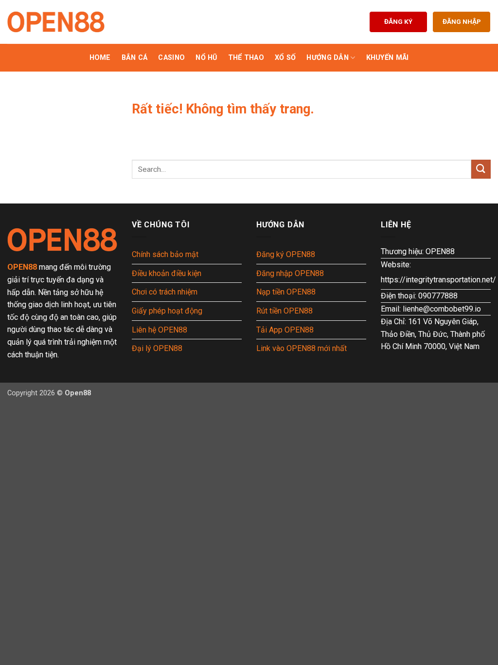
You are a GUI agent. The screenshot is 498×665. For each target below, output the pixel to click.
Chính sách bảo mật (165, 254)
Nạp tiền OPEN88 (286, 291)
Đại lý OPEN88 (157, 348)
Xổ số (285, 58)
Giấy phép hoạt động (167, 310)
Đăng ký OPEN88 (285, 254)
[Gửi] (481, 169)
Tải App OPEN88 (285, 329)
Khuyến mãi (387, 58)
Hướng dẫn (327, 58)
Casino (171, 58)
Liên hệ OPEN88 (159, 329)
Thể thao (246, 58)
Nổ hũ (206, 58)
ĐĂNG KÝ (398, 21)
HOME (100, 58)
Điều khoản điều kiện (166, 273)
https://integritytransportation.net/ (438, 279)
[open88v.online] (56, 22)
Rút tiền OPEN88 (284, 310)
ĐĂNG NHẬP (462, 21)
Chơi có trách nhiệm (164, 291)
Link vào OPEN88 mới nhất (301, 348)
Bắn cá (135, 58)
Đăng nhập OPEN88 (290, 273)
